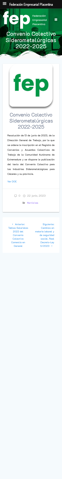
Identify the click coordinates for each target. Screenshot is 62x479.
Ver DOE (12, 181)
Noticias (32, 202)
